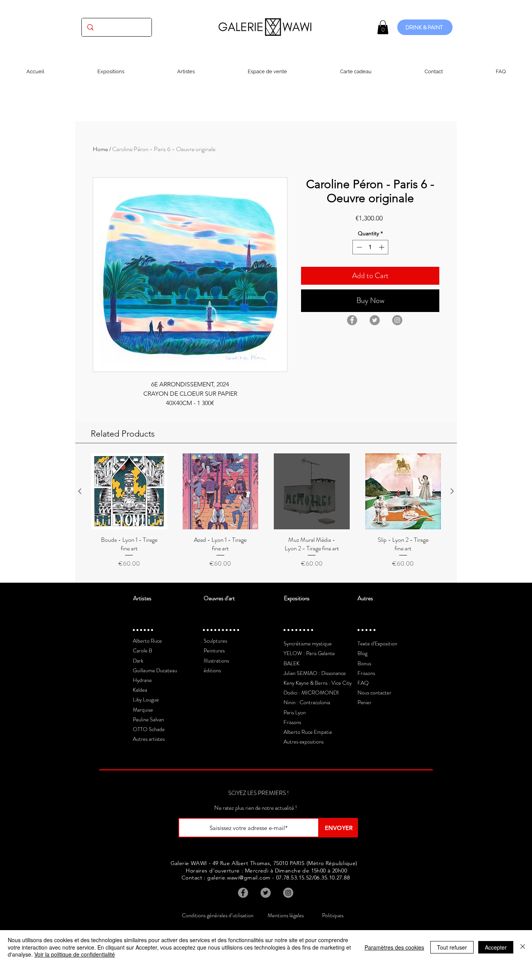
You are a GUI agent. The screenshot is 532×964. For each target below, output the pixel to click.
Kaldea (140, 690)
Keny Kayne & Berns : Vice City (318, 683)
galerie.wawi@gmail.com (238, 877)
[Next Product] (452, 491)
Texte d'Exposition (377, 643)
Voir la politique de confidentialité (74, 954)
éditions (212, 670)
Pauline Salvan (148, 719)
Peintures (214, 650)
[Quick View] (129, 491)
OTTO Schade (149, 729)
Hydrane (142, 680)
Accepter (496, 947)
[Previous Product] (80, 491)
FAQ (363, 683)
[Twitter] (375, 320)
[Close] (522, 947)
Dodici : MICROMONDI (311, 692)
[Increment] (382, 247)
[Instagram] (397, 320)
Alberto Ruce (147, 641)
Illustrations (216, 660)
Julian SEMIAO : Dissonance (315, 673)
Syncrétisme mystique (308, 643)
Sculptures (215, 641)
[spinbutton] (370, 247)
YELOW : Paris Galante (309, 653)
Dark (138, 660)
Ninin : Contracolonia (307, 702)
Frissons (292, 722)
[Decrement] (358, 247)
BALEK (291, 663)
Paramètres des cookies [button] (394, 947)
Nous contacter (374, 692)
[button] (383, 27)
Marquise (143, 710)
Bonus (364, 663)
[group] (266, 514)
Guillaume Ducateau (155, 670)
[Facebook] (352, 320)
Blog (362, 653)
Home (100, 149)
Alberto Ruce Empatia (308, 732)
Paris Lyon (295, 712)
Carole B (142, 650)
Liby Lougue (146, 699)
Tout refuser (452, 947)
